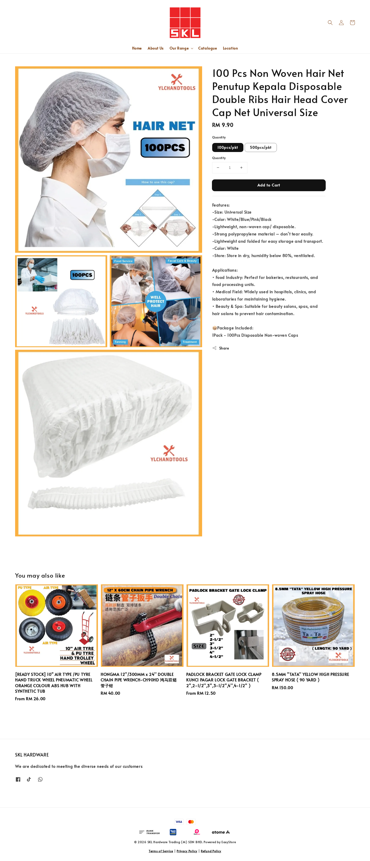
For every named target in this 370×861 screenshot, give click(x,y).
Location (230, 48)
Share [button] (224, 348)
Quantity (219, 137)
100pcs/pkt (227, 147)
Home (137, 48)
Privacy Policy (187, 851)
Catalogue (207, 48)
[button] (330, 22)
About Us (156, 48)
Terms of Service (161, 851)
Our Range (179, 48)
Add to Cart (268, 184)
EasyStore (228, 842)
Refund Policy (211, 851)
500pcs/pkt (261, 147)
